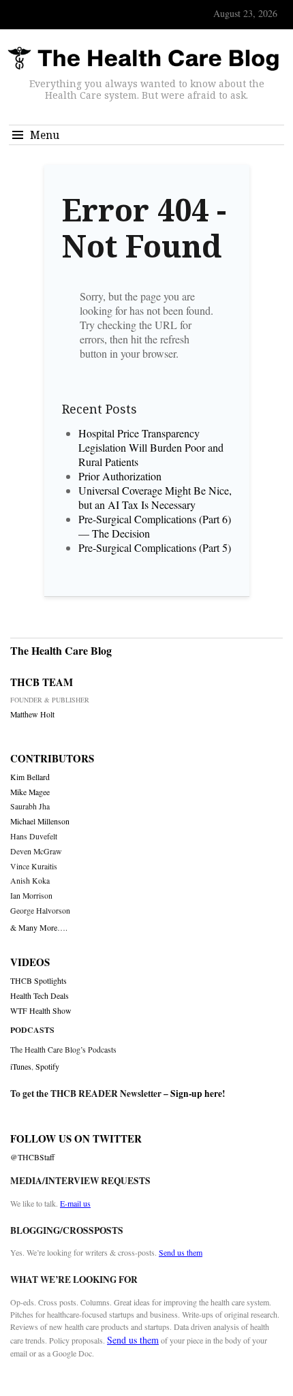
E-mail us (75, 1203)
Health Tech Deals (39, 996)
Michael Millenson (40, 821)
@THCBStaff (32, 1157)
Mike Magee (30, 792)
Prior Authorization (119, 476)
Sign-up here (196, 1093)
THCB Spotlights (38, 981)
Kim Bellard (30, 777)
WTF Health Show (41, 1011)
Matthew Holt (32, 714)
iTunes (20, 1066)
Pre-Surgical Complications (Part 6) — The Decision (154, 526)
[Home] (143, 59)
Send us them (180, 1252)
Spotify (47, 1066)
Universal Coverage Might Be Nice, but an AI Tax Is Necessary (155, 497)
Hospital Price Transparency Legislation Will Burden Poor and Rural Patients (150, 447)
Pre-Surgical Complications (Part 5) (154, 547)
